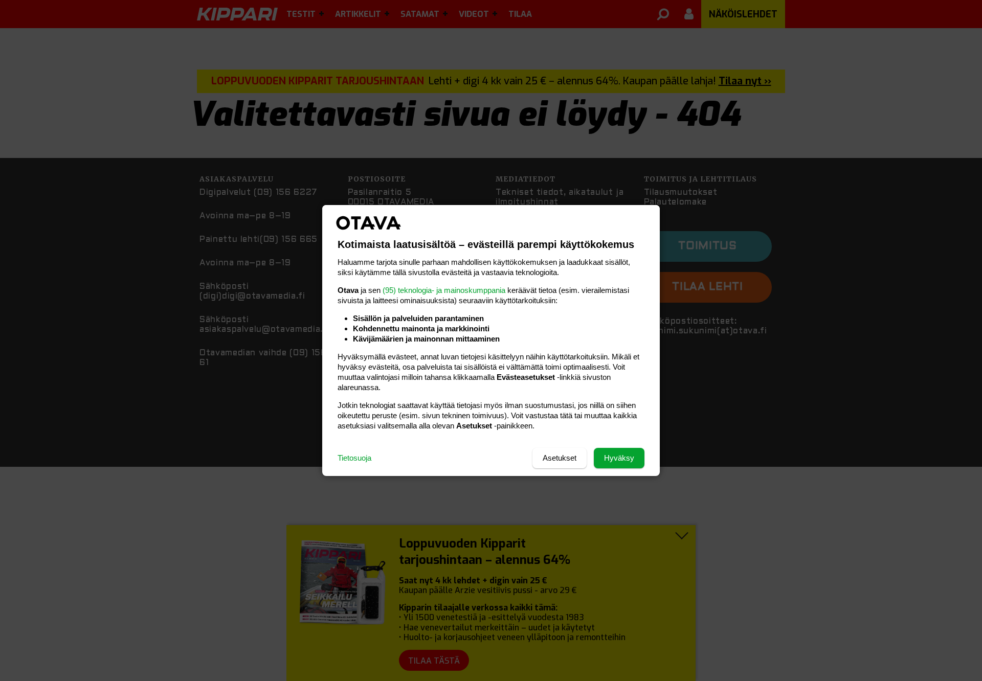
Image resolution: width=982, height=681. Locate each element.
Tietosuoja (354, 457)
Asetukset (559, 457)
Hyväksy (619, 457)
